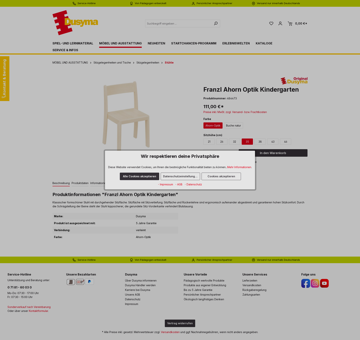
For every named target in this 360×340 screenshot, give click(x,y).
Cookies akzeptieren (221, 176)
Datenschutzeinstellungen (180, 176)
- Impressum (166, 184)
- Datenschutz (193, 184)
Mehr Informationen (239, 167)
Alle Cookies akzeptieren (139, 176)
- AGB (179, 184)
